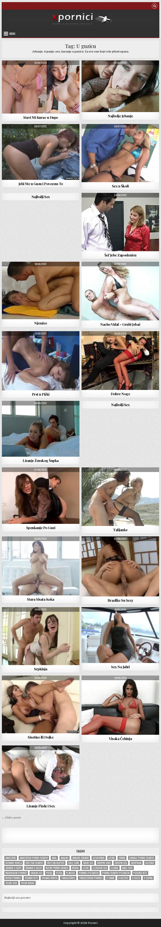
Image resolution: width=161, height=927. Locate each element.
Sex (120, 70)
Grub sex (88, 863)
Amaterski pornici (32, 70)
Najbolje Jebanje (120, 116)
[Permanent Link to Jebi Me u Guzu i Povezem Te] (41, 152)
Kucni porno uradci (57, 868)
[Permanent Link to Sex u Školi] (120, 153)
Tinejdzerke (41, 272)
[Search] (154, 6)
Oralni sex (36, 873)
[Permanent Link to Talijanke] (120, 496)
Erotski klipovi (55, 863)
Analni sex (53, 70)
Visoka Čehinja (120, 738)
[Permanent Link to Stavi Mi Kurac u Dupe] (41, 87)
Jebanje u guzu (33, 868)
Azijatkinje (99, 858)
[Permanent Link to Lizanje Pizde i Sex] (41, 773)
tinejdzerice (68, 878)
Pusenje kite (140, 873)
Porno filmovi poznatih (116, 873)
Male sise (127, 868)
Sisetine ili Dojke (40, 737)
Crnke (122, 858)
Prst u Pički (40, 394)
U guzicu (123, 878)
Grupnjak (136, 863)
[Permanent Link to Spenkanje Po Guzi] (41, 495)
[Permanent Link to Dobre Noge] (120, 360)
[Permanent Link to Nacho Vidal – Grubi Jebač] (120, 291)
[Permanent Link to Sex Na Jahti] (120, 635)
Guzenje (149, 863)
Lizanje (114, 868)
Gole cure (73, 863)
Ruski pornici (13, 878)
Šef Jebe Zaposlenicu (120, 255)
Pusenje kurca (120, 341)
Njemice (40, 323)
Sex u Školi (120, 186)
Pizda (59, 873)
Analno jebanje (80, 858)
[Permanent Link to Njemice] (41, 290)
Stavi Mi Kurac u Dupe (40, 117)
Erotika (120, 134)
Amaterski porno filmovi (34, 858)
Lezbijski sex (100, 868)
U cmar (110, 878)
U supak (148, 878)
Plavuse (70, 873)
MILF (36, 686)
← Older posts (11, 817)
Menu (12, 33)
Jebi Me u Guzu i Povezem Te (40, 183)
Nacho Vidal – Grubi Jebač (120, 324)
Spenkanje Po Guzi (40, 527)
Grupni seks (104, 863)
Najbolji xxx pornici (17, 897)
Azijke (111, 858)
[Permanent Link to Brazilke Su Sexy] (120, 566)
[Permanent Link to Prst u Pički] (41, 360)
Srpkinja (40, 669)
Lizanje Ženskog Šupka (41, 460)
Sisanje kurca (49, 878)
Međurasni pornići (16, 873)
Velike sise (11, 883)
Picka (49, 873)
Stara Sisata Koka (40, 599)
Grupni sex (121, 863)
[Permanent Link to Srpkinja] (41, 636)
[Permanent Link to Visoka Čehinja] (120, 705)
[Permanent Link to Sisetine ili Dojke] (41, 704)
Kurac (75, 868)
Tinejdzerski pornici (91, 878)
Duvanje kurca (13, 863)
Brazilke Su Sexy (120, 600)
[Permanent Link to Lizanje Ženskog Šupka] (41, 429)
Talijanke (120, 529)
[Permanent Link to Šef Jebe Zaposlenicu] (120, 222)
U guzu (136, 878)
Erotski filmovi (34, 863)
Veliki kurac (28, 883)
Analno (65, 858)
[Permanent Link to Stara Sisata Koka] (41, 565)
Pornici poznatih (89, 873)
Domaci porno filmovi (141, 858)
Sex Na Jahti (120, 666)
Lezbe (86, 868)
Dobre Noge (120, 393)
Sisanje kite (31, 878)
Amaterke (10, 858)
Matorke (36, 546)
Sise (40, 411)
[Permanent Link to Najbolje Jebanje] (120, 86)
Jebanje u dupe (13, 868)
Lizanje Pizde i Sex (40, 806)
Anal (54, 858)
